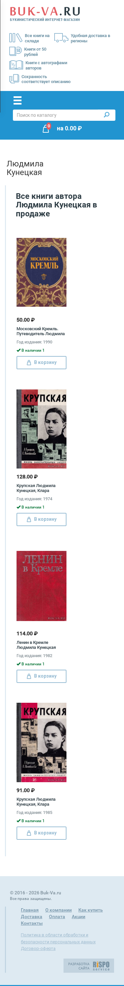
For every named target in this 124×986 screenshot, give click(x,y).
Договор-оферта (38, 948)
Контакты (32, 923)
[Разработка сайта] (88, 965)
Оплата (57, 916)
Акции (78, 916)
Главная (30, 910)
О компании (58, 910)
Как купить (90, 910)
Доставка (31, 916)
